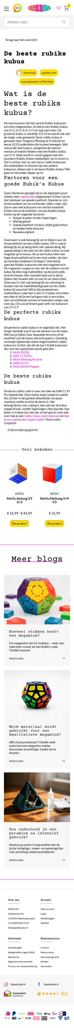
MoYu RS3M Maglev (26, 366)
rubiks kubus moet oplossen (42, 416)
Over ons (13, 899)
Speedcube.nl (18, 984)
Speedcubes (16, 658)
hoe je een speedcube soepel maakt (36, 417)
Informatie (14, 938)
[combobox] (31, 22)
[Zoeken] (64, 22)
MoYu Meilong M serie (27, 359)
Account (46, 899)
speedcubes (28, 196)
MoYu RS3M (21, 352)
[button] (58, 430)
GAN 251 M (21, 363)
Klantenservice (50, 938)
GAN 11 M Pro (22, 356)
